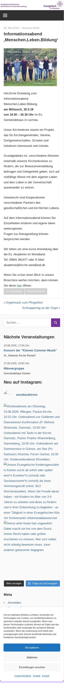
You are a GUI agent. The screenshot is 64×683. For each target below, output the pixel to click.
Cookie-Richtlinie (23, 676)
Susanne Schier (31, 27)
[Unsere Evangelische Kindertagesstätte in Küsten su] (32, 490)
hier (19, 285)
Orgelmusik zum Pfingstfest (24, 302)
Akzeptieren (32, 647)
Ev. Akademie (14, 291)
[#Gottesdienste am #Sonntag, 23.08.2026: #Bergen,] (32, 432)
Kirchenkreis (36, 291)
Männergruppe (14, 368)
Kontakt (36, 676)
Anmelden (14, 602)
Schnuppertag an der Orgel (40, 308)
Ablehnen (32, 657)
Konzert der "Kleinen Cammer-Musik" (30, 350)
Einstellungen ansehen (32, 667)
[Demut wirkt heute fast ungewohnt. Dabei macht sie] (32, 549)
